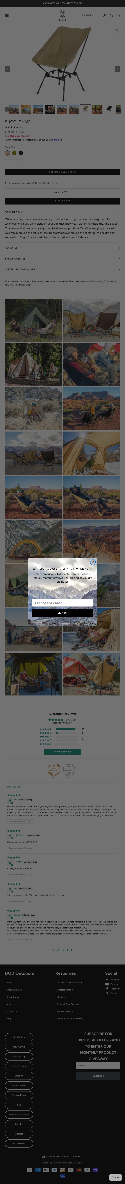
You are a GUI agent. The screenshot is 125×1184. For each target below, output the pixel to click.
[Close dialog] (93, 562)
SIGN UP (62, 613)
